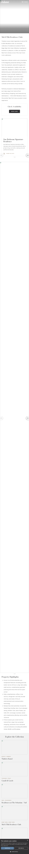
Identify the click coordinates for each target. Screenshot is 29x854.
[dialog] (14, 846)
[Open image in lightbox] (14, 417)
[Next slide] (27, 155)
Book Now (14, 111)
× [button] (27, 840)
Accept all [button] (7, 848)
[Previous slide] (1, 155)
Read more (6, 845)
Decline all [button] (21, 848)
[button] (14, 851)
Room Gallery (10, 153)
